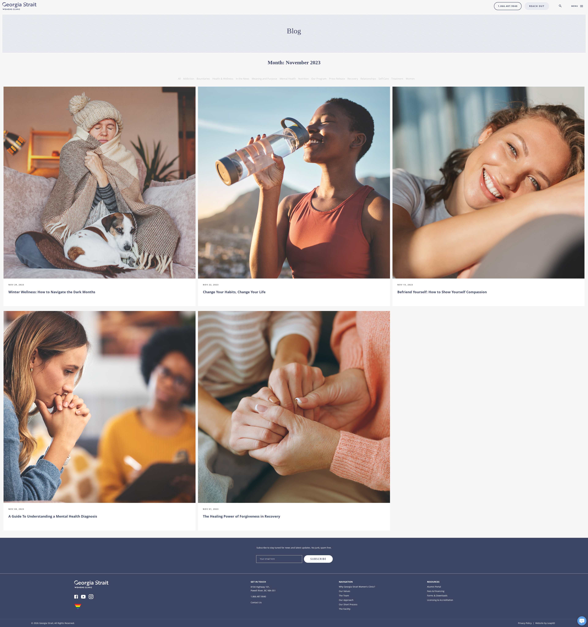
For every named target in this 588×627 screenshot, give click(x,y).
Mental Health (288, 78)
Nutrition (303, 78)
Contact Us (256, 602)
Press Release (337, 78)
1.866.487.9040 (508, 6)
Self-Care (384, 78)
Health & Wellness (222, 78)
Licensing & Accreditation (440, 600)
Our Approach (346, 600)
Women (410, 78)
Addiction (188, 78)
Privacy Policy (525, 623)
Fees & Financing (435, 591)
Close (420, 554)
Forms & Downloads (437, 595)
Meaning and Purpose (264, 78)
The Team (344, 595)
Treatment (397, 78)
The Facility (344, 608)
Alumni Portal (434, 586)
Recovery (352, 78)
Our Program (319, 78)
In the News (242, 78)
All (179, 78)
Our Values (344, 591)
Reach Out (536, 6)
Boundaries (203, 78)
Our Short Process (348, 604)
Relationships (368, 78)
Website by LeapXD (545, 623)
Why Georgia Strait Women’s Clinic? (357, 586)
